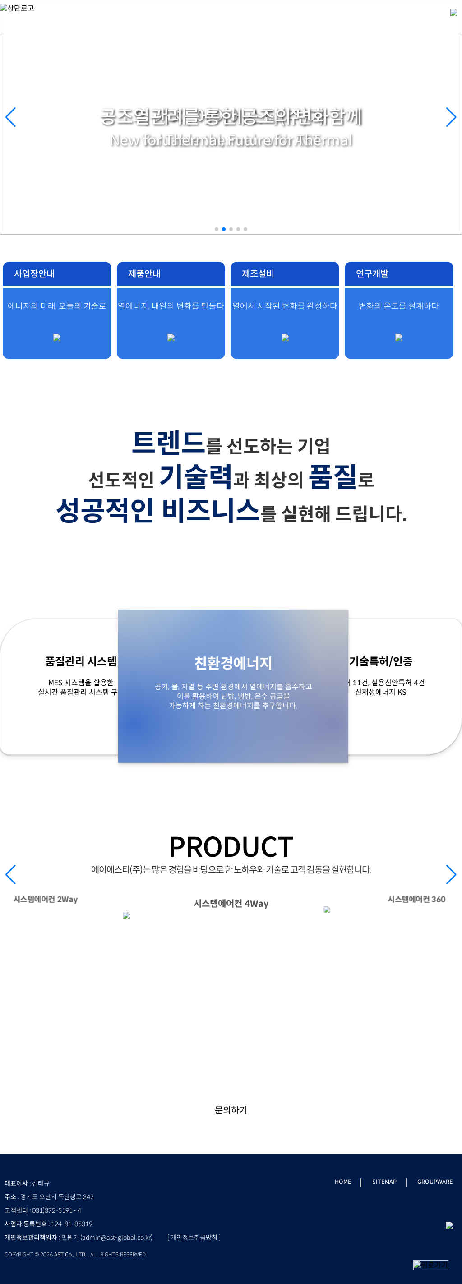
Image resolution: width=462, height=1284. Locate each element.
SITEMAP (384, 1182)
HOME (343, 1182)
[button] (451, 117)
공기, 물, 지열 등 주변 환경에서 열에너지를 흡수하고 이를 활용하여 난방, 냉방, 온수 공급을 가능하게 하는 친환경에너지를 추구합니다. (233, 683)
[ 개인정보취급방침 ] (194, 1237)
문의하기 (231, 1110)
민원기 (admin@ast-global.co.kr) (106, 1237)
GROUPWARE (435, 1182)
